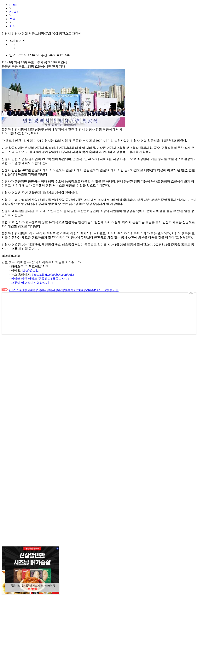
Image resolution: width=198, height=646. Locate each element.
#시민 (101, 290)
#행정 (70, 290)
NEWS (13, 11)
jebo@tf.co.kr (30, 270)
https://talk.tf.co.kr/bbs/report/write (53, 274)
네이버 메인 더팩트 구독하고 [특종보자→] (40, 278)
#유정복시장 (49, 290)
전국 (12, 18)
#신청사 (25, 290)
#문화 (77, 290)
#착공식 (35, 290)
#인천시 (14, 290)
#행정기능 (112, 290)
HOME (14, 4)
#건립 (62, 290)
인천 (12, 26)
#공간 (85, 290)
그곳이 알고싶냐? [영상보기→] (32, 282)
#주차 (93, 290)
